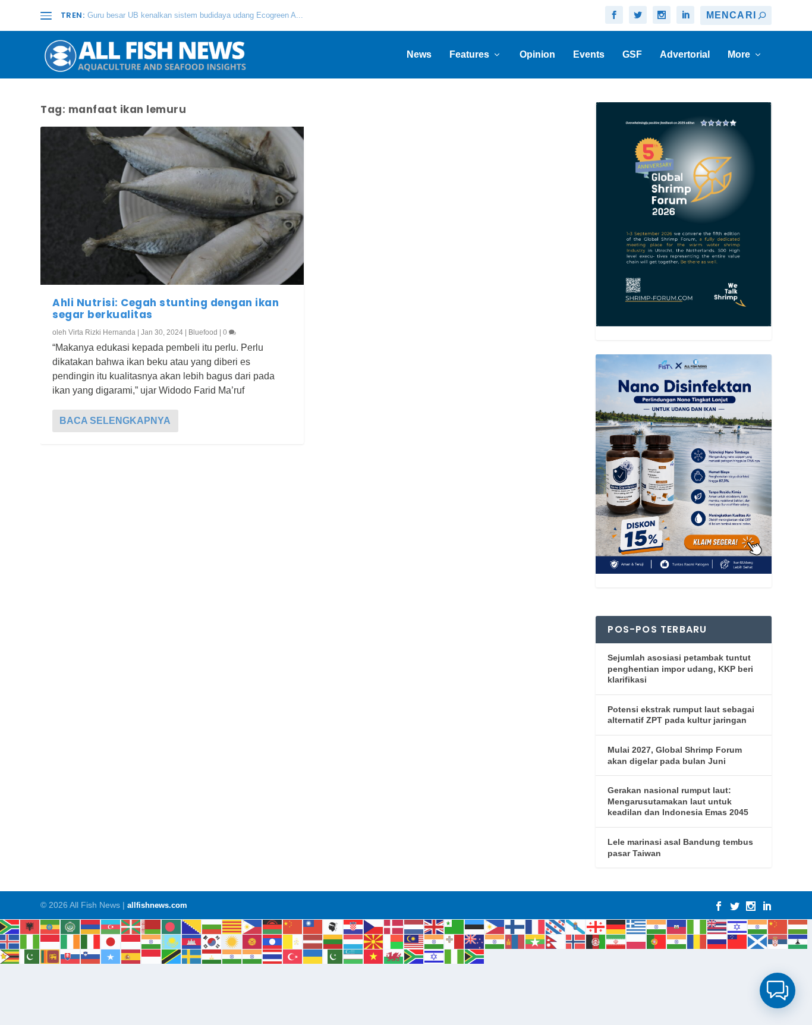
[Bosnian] (192, 926)
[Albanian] (30, 926)
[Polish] (637, 941)
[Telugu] (253, 956)
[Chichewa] (273, 926)
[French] (535, 926)
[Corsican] (333, 926)
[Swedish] (192, 956)
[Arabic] (71, 926)
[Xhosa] (414, 956)
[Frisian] (556, 926)
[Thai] (273, 956)
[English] (434, 926)
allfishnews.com (157, 905)
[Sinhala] (50, 956)
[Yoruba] (455, 956)
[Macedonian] (374, 941)
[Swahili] (172, 956)
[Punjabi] (677, 941)
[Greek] (637, 926)
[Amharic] (50, 926)
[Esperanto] (455, 926)
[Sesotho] (798, 941)
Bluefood (203, 332)
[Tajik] (212, 956)
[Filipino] (495, 926)
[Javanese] (131, 941)
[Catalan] (232, 926)
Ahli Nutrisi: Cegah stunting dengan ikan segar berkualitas (165, 308)
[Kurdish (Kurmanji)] (232, 941)
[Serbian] (778, 941)
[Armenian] (91, 926)
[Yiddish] (434, 956)
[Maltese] (455, 941)
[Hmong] (778, 926)
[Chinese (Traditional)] (313, 926)
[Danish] (394, 926)
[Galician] (576, 926)
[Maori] (475, 941)
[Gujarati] (657, 926)
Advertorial (685, 54)
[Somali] (111, 956)
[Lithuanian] (333, 941)
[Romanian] (697, 941)
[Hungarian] (798, 926)
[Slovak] (71, 956)
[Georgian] (596, 926)
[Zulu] (475, 956)
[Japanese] (111, 941)
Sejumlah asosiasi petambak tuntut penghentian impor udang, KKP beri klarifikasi (680, 668)
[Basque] (131, 926)
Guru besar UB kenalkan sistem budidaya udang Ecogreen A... (195, 15)
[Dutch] (414, 926)
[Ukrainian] (313, 956)
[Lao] (273, 941)
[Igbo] (30, 941)
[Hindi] (758, 926)
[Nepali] (556, 941)
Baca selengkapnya (115, 421)
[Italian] (91, 941)
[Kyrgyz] (253, 941)
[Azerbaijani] (111, 926)
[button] (777, 990)
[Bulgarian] (212, 926)
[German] (616, 926)
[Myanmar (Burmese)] (535, 941)
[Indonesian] (50, 941)
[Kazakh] (172, 941)
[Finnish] (515, 926)
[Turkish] (293, 956)
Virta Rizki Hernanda (102, 332)
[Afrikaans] (10, 926)
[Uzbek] (354, 956)
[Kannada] (151, 941)
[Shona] (10, 956)
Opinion (537, 54)
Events (589, 54)
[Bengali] (172, 926)
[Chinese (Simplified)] (293, 926)
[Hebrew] (738, 926)
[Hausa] (697, 926)
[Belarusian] (151, 926)
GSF (632, 54)
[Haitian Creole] (677, 926)
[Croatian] (354, 926)
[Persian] (616, 941)
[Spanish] (131, 956)
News (419, 54)
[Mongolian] (515, 941)
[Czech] (374, 926)
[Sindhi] (30, 956)
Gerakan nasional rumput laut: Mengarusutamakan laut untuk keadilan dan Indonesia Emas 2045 (678, 801)
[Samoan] (738, 941)
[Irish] (71, 941)
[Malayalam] (434, 941)
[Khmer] (192, 941)
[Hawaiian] (717, 926)
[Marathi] (495, 941)
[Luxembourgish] (354, 941)
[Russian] (717, 941)
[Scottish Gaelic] (758, 941)
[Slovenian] (91, 956)
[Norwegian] (576, 941)
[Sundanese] (151, 956)
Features (469, 54)
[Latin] (293, 941)
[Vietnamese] (374, 956)
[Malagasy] (394, 941)
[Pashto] (596, 941)
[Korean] (212, 941)
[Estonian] (475, 926)
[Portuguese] (657, 941)
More (739, 54)
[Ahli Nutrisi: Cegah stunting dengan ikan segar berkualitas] (172, 206)
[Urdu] (333, 956)
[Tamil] (232, 956)
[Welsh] (394, 956)
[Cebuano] (253, 926)
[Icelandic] (10, 941)
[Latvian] (313, 941)
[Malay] (414, 941)
